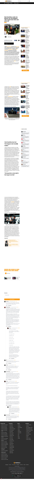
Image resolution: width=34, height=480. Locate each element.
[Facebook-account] (13, 473)
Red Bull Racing (10, 49)
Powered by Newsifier (17, 477)
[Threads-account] (21, 473)
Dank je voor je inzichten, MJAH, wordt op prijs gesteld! (25, 162)
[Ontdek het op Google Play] (14, 476)
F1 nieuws (18, 269)
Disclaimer (27, 464)
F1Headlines (17, 464)
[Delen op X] (16, 40)
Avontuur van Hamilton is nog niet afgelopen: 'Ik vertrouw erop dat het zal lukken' (13, 245)
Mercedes (17, 46)
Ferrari (9, 269)
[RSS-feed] (18, 473)
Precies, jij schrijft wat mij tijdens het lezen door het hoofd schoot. (25, 144)
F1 (15, 269)
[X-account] (12, 473)
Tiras (23, 149)
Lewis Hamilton (9, 46)
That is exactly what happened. (25, 158)
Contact (24, 464)
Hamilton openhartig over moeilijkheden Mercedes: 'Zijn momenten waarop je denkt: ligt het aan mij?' (13, 241)
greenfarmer (24, 131)
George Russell (10, 96)
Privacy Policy (14, 464)
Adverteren (21, 464)
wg (23, 160)
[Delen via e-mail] (17, 40)
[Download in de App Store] (19, 476)
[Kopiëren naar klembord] (18, 40)
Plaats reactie (12, 299)
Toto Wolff (10, 270)
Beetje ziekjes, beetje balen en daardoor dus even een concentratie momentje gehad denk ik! (25, 151)
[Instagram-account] (15, 473)
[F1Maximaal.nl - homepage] (8, 1)
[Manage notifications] (1, 478)
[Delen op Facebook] (14, 40)
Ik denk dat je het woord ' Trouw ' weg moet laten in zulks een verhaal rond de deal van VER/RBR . (25, 166)
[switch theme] (27, 1)
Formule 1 (5, 22)
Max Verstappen (6, 269)
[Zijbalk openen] (4, 1)
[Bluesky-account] (20, 473)
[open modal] (29, 1)
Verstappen (6, 464)
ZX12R (23, 138)
